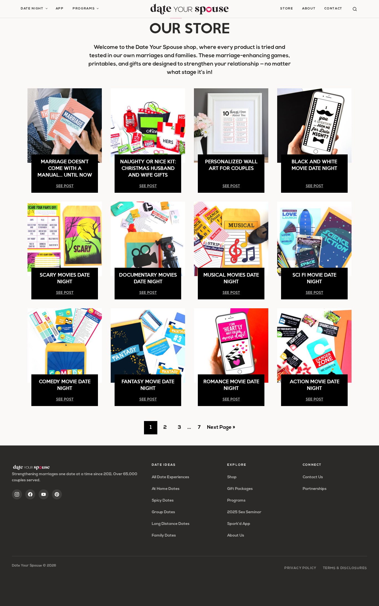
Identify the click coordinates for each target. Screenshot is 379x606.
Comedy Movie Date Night (64, 384)
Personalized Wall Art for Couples (231, 164)
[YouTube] (44, 494)
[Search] (354, 9)
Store (286, 8)
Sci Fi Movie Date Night (314, 278)
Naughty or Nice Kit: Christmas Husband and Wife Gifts (148, 168)
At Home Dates (166, 489)
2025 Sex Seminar (244, 512)
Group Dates (163, 512)
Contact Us (313, 477)
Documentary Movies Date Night (148, 278)
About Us (235, 536)
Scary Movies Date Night (65, 278)
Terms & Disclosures (345, 568)
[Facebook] (30, 494)
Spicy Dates (163, 501)
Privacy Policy (300, 568)
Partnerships (315, 489)
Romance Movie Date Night (231, 384)
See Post (65, 185)
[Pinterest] (57, 494)
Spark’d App (238, 524)
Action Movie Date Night (314, 384)
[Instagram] (17, 494)
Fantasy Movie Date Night (148, 384)
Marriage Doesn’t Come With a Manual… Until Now (64, 168)
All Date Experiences (170, 477)
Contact (333, 8)
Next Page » (221, 429)
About (308, 8)
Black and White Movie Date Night (314, 164)
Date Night (32, 8)
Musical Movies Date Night (231, 278)
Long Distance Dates (171, 524)
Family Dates (164, 536)
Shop (232, 477)
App (60, 8)
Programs (84, 8)
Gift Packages (240, 489)
